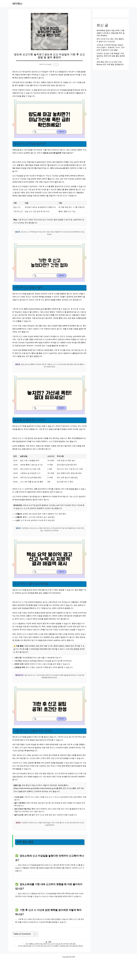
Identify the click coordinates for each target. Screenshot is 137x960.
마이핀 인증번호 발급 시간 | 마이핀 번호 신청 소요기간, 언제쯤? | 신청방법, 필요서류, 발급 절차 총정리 (50, 946)
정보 (49, 941)
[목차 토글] (34, 934)
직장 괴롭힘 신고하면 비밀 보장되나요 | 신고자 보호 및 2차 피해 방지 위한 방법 (50, 943)
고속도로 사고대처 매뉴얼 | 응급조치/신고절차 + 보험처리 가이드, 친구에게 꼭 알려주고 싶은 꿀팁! (111, 47)
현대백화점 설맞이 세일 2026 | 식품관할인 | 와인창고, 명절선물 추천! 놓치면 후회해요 (111, 33)
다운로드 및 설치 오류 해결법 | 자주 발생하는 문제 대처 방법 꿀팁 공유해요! (111, 56)
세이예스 (17, 3)
